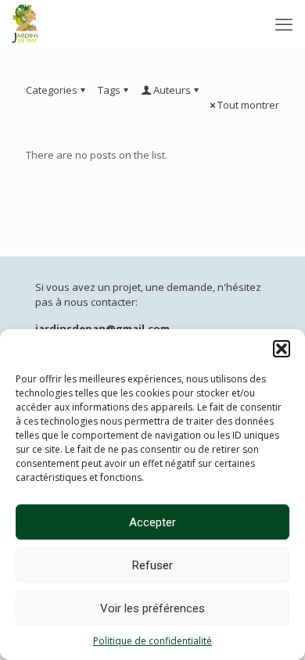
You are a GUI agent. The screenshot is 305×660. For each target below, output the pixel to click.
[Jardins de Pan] (25, 23)
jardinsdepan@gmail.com (102, 328)
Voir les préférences (152, 608)
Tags (109, 90)
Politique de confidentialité (152, 640)
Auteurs (172, 90)
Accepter (152, 522)
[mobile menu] (284, 23)
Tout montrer (248, 105)
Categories (51, 90)
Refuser (152, 565)
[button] (281, 349)
